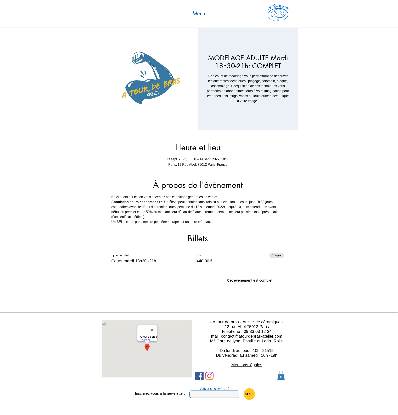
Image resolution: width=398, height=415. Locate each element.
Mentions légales (246, 365)
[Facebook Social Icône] (199, 376)
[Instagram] (209, 376)
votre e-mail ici (213, 388)
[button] (198, 13)
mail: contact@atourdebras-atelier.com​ (246, 336)
